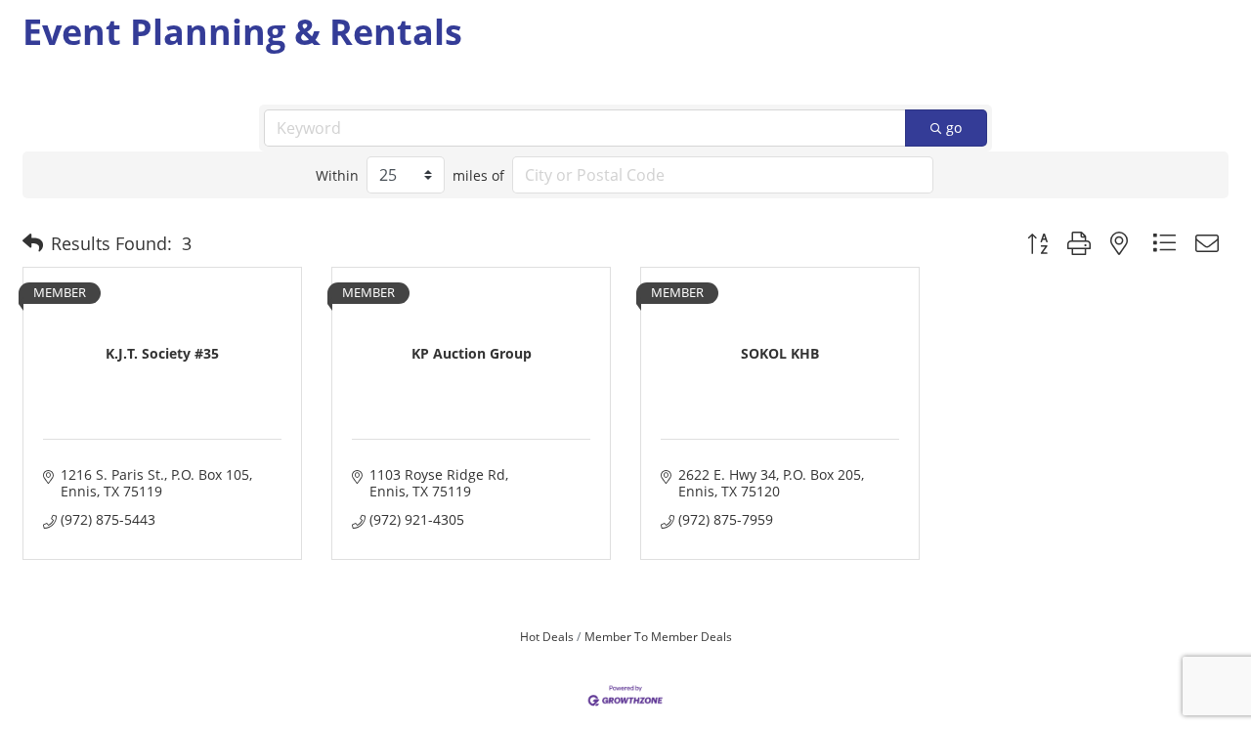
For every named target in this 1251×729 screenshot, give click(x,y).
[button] (32, 243)
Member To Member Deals (658, 636)
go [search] (954, 127)
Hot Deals (547, 636)
